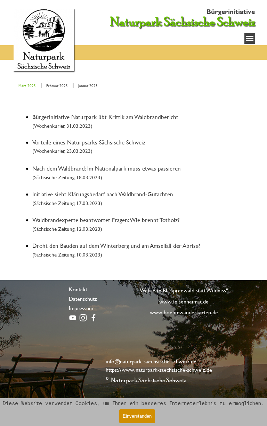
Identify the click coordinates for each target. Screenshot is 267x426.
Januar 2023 (88, 85)
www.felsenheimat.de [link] (184, 301)
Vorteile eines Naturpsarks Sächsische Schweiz (88, 142)
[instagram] (83, 318)
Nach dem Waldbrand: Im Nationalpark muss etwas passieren (106, 168)
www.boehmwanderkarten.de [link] (184, 312)
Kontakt (78, 289)
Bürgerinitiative (231, 11)
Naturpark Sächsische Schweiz (182, 21)
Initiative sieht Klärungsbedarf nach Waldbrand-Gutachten (102, 194)
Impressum (81, 308)
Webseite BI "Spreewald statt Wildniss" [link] (184, 290)
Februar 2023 (57, 85)
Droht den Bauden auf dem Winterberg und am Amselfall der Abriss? (116, 245)
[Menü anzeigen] (249, 38)
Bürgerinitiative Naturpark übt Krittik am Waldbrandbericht (105, 116)
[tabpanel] (133, 85)
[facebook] (93, 318)
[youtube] (72, 318)
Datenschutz (83, 298)
